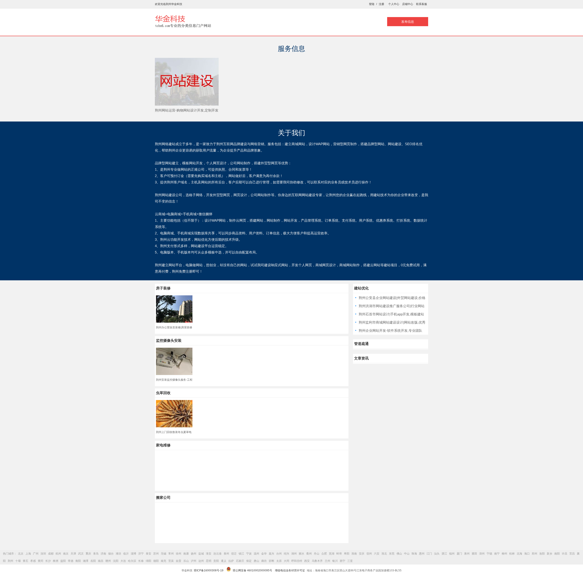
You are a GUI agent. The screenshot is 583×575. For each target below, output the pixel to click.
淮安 (208, 553)
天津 (73, 553)
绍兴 (286, 553)
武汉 (81, 553)
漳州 (482, 553)
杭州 (58, 553)
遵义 (223, 560)
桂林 (512, 553)
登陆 (371, 4)
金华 (264, 553)
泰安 (148, 553)
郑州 (534, 553)
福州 (452, 553)
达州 (201, 560)
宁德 (489, 553)
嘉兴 (271, 553)
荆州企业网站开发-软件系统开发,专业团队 (390, 330)
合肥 (324, 553)
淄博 (133, 553)
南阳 (557, 553)
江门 (429, 553)
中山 (406, 553)
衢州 (309, 553)
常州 (171, 553)
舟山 (316, 553)
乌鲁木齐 (317, 560)
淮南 (354, 553)
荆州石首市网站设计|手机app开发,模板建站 (391, 314)
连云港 (217, 553)
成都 (51, 553)
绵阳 (148, 560)
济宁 (141, 553)
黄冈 (40, 560)
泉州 (467, 553)
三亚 (350, 560)
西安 (307, 560)
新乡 (549, 553)
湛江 (444, 553)
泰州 (226, 553)
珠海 (414, 553)
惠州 (421, 553)
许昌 (564, 553)
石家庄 (240, 560)
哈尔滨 (132, 560)
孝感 (33, 560)
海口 (527, 553)
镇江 (241, 553)
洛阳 (542, 553)
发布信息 (407, 21)
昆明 (208, 560)
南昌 (100, 560)
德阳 (156, 560)
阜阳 (346, 553)
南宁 (497, 553)
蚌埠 (339, 553)
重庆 (88, 553)
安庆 (361, 553)
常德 (70, 560)
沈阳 (115, 560)
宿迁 (234, 553)
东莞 (391, 553)
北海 (519, 553)
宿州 (369, 553)
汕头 (437, 553)
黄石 (25, 560)
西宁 (342, 560)
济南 (103, 553)
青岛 (96, 553)
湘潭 (85, 560)
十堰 (18, 560)
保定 (249, 560)
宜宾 (171, 560)
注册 (381, 4)
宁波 (249, 553)
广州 (35, 553)
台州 (279, 553)
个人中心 (393, 4)
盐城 (201, 553)
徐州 (178, 553)
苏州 (156, 553)
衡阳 (78, 560)
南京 (66, 553)
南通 (186, 553)
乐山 (186, 560)
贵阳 (216, 560)
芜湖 (331, 553)
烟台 (111, 553)
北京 (20, 553)
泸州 (193, 560)
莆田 (474, 553)
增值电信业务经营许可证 (290, 570)
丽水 (301, 553)
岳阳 (93, 560)
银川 (335, 560)
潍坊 (118, 553)
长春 (141, 560)
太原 (279, 560)
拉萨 (231, 560)
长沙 (48, 560)
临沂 (126, 553)
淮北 (384, 553)
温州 (256, 553)
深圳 (43, 553)
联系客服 (421, 4)
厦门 (459, 553)
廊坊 (264, 560)
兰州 (327, 560)
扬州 (193, 553)
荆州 (10, 560)
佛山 (399, 553)
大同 (286, 560)
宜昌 (572, 553)
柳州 (504, 553)
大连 (123, 560)
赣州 (108, 560)
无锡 (163, 553)
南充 (163, 560)
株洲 (55, 560)
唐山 (256, 560)
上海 (28, 553)
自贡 (178, 560)
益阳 (63, 560)
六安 (376, 553)
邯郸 (271, 560)
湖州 (294, 553)
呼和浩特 (296, 560)
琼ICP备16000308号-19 (208, 570)
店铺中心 (407, 4)
